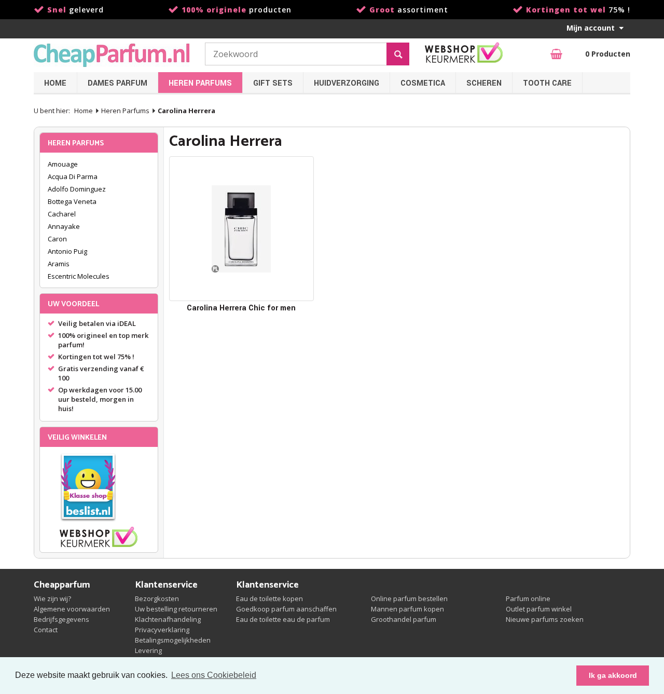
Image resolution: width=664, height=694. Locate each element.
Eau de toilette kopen (269, 598)
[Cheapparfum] (111, 55)
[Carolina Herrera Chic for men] (241, 228)
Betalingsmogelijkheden (173, 640)
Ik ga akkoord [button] (613, 675)
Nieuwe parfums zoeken (545, 619)
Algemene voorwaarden (72, 609)
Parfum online (528, 598)
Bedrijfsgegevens (61, 619)
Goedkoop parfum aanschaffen (286, 609)
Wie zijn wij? (52, 598)
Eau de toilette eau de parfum (283, 619)
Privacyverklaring (162, 629)
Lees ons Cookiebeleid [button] (213, 675)
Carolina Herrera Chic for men (241, 308)
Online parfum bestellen (409, 598)
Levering (148, 650)
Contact (46, 629)
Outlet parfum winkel (539, 609)
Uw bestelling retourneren (176, 609)
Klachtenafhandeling (168, 619)
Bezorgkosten (157, 598)
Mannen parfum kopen (407, 609)
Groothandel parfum (403, 619)
